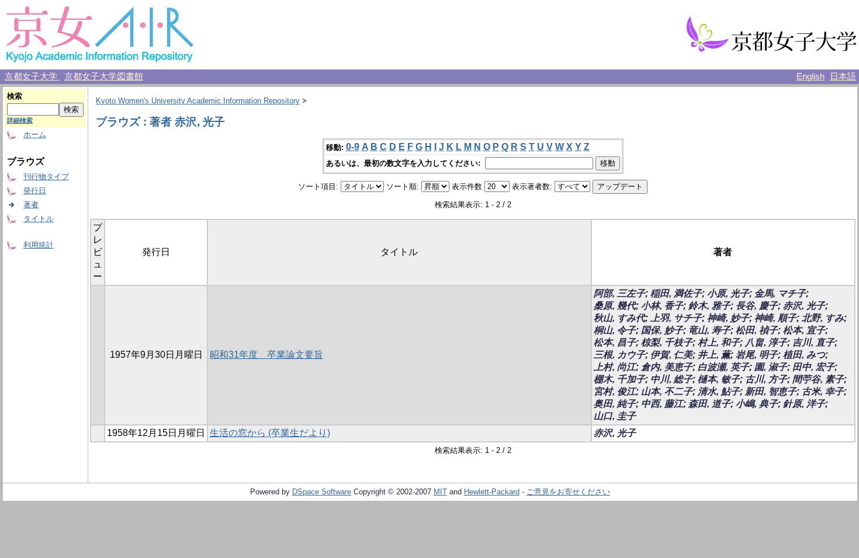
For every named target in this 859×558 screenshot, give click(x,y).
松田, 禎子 (757, 330)
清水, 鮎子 (719, 391)
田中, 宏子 (813, 367)
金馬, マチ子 (780, 293)
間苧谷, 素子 (818, 379)
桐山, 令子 (615, 330)
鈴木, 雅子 (709, 306)
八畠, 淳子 (766, 342)
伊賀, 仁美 (671, 355)
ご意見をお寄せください (568, 491)
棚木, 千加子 (619, 379)
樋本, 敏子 (719, 379)
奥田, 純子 (615, 404)
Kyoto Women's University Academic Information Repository (198, 100)
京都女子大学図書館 (103, 76)
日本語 (843, 76)
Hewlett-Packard (491, 491)
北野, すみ (823, 318)
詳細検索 (20, 120)
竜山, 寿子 (709, 330)
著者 (31, 204)
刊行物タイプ (46, 176)
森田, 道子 (709, 404)
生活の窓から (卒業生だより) (270, 433)
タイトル (38, 218)
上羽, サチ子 (676, 318)
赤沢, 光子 (804, 306)
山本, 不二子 (666, 391)
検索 (14, 96)
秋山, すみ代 (619, 318)
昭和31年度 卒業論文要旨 (266, 355)
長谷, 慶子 (757, 306)
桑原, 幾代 (615, 306)
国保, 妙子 (662, 330)
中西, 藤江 (662, 404)
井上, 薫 (714, 355)
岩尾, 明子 (757, 355)
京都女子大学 (32, 76)
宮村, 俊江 (615, 391)
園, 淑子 (770, 367)
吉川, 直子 (813, 342)
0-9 (352, 147)
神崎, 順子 (775, 318)
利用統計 (38, 244)
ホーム (34, 134)
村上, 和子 (719, 342)
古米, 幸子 (823, 391)
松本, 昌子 (615, 342)
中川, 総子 (671, 379)
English (810, 76)
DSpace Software (321, 491)
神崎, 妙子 (728, 318)
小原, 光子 (728, 293)
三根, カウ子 (619, 355)
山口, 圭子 (615, 416)
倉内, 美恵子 (666, 367)
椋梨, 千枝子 (666, 342)
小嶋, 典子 (757, 404)
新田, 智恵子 (770, 391)
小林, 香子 (662, 306)
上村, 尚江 (615, 367)
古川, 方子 (766, 379)
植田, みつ (804, 355)
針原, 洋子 (804, 404)
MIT (440, 491)
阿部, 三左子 (619, 293)
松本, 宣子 (804, 330)
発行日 (34, 190)
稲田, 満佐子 (676, 293)
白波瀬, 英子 (723, 367)
